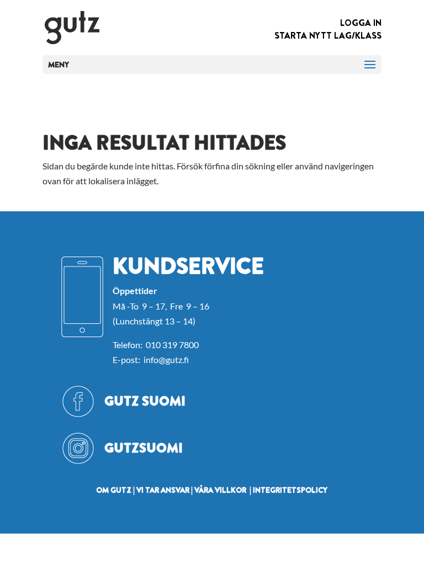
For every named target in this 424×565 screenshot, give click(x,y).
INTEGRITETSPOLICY (290, 489)
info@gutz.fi (166, 359)
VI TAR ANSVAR (162, 489)
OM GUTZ (113, 489)
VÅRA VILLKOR (220, 489)
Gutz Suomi (145, 401)
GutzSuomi (143, 448)
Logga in (360, 23)
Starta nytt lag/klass (327, 35)
